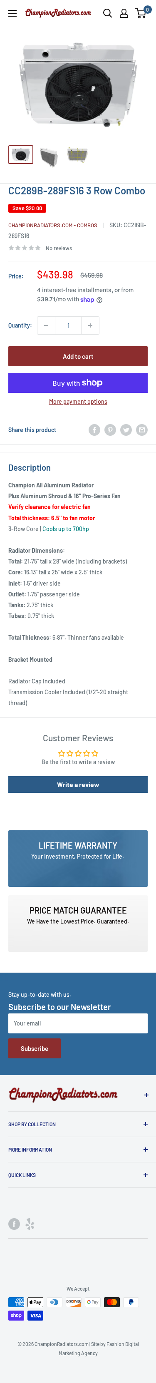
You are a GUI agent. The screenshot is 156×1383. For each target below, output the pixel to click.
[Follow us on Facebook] (14, 1223)
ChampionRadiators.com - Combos (52, 225)
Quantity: (20, 325)
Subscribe (34, 1048)
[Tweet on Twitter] (126, 430)
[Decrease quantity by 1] (46, 325)
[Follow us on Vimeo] (30, 1223)
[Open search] (107, 13)
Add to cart (78, 356)
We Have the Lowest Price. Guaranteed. (78, 921)
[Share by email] (142, 430)
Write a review (78, 784)
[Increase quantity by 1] (90, 325)
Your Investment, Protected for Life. (78, 856)
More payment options (78, 401)
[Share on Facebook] (94, 430)
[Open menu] (12, 13)
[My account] (124, 13)
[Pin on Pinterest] (110, 430)
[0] (141, 13)
